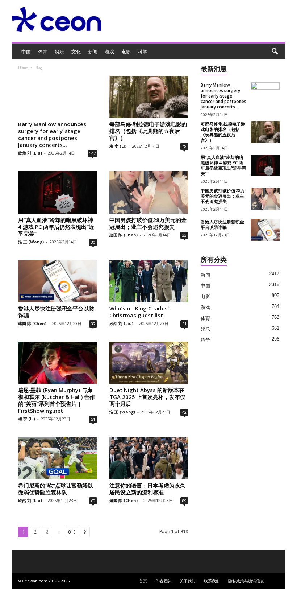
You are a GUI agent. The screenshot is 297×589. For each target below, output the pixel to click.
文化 (76, 51)
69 (93, 500)
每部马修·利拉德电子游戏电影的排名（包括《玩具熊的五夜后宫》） (148, 130)
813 (72, 532)
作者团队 (163, 581)
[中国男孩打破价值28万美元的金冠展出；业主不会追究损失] (148, 192)
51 (184, 323)
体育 (42, 51)
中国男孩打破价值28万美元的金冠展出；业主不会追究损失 (148, 223)
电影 (126, 51)
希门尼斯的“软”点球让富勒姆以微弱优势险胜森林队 (55, 489)
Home (23, 67)
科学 (142, 51)
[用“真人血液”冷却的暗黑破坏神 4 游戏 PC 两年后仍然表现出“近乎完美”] (57, 192)
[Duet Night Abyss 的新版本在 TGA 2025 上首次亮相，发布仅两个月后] (148, 363)
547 (92, 153)
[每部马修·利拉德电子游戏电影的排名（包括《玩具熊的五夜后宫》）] (148, 97)
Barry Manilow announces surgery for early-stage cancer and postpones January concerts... (52, 134)
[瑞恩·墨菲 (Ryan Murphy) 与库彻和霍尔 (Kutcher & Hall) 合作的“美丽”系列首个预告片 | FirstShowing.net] (57, 363)
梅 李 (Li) (117, 146)
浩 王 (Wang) (31, 241)
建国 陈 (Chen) (123, 235)
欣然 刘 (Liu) (30, 153)
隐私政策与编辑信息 (246, 581)
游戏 (109, 51)
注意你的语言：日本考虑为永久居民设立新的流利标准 (147, 489)
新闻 (92, 51)
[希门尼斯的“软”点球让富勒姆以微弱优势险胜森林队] (57, 458)
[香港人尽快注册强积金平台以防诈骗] (57, 281)
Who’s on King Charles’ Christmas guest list (139, 312)
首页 (143, 581)
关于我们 (188, 581)
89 (184, 500)
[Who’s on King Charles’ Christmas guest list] (148, 281)
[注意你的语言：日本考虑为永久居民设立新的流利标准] (148, 458)
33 (184, 235)
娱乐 (59, 51)
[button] (275, 51)
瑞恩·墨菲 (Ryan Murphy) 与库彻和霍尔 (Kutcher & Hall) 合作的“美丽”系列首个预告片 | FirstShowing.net (56, 400)
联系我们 (212, 581)
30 (93, 242)
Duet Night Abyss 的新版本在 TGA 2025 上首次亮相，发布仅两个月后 (147, 396)
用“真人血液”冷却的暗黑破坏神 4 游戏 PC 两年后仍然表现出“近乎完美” (56, 226)
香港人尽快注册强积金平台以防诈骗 (56, 312)
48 (184, 146)
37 (93, 323)
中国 (26, 51)
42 (184, 412)
